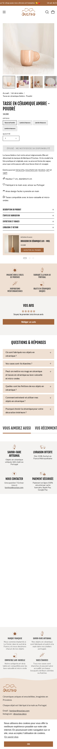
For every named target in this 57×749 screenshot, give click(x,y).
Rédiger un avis (28, 321)
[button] (47, 12)
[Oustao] (28, 12)
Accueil (6, 93)
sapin (5, 173)
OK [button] (28, 744)
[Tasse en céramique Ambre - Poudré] (9, 82)
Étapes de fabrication (11, 215)
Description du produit (12, 209)
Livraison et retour (10, 227)
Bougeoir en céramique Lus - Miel (35, 241)
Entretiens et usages (11, 221)
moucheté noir (31, 170)
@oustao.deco (20, 714)
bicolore (41, 170)
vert (48, 170)
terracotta (20, 170)
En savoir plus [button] (11, 737)
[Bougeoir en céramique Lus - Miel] (12, 244)
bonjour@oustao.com (14, 487)
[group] (28, 3)
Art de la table (17, 93)
